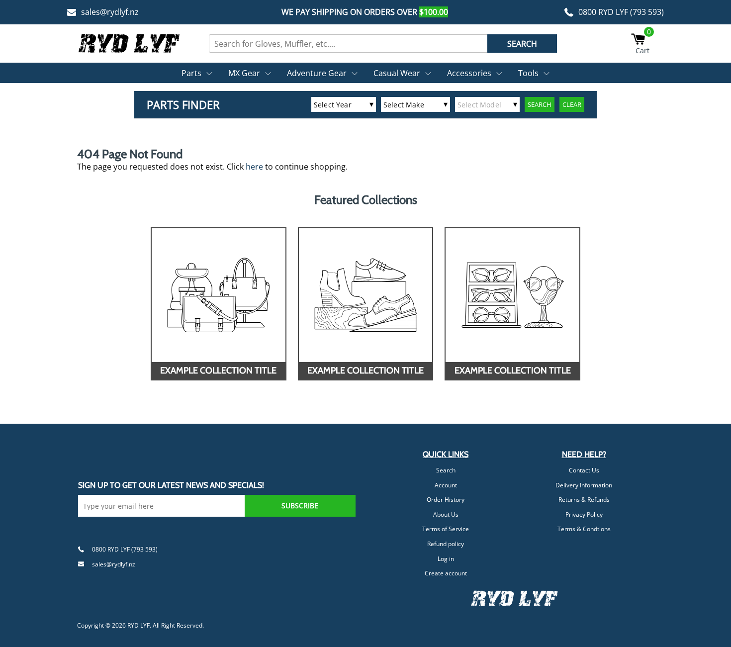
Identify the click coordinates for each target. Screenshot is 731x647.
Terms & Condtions (584, 529)
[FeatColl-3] (512, 295)
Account (446, 485)
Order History (445, 499)
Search (446, 470)
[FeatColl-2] (366, 295)
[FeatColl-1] (218, 295)
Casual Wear (396, 73)
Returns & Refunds (584, 499)
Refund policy (445, 544)
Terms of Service (445, 529)
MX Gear (244, 73)
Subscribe (299, 505)
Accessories (469, 73)
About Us (445, 514)
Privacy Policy (584, 514)
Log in (446, 559)
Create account (446, 573)
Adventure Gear (317, 73)
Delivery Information (583, 485)
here (254, 166)
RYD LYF (138, 625)
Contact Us (584, 470)
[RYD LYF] (129, 43)
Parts (191, 73)
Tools (528, 73)
